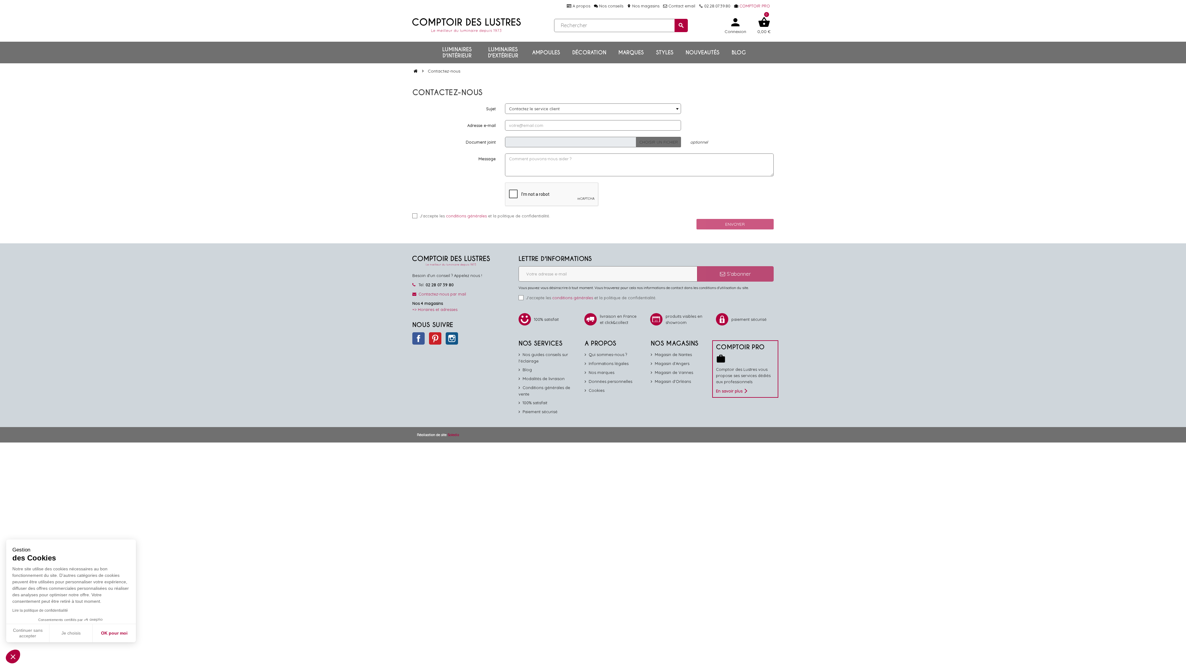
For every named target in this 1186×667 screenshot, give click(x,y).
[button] (13, 656)
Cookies (596, 390)
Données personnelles (610, 381)
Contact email (681, 5)
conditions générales (466, 215)
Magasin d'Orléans (673, 381)
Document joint (481, 142)
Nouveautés (702, 52)
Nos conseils (610, 5)
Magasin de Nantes (673, 354)
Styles (664, 52)
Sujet (491, 108)
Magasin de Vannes (674, 372)
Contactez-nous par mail (442, 294)
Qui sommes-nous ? (608, 354)
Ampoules (546, 52)
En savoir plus (729, 390)
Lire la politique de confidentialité (40, 610)
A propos (580, 5)
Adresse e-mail (481, 125)
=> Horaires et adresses (434, 309)
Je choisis (71, 633)
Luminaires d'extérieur (503, 52)
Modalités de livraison (544, 378)
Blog (739, 52)
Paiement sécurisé (540, 411)
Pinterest (435, 338)
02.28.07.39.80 (714, 5)
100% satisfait (535, 402)
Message (487, 158)
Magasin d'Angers (672, 363)
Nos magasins (643, 5)
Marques (631, 52)
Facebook (418, 338)
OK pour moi (114, 633)
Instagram (452, 338)
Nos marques (601, 372)
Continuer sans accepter (28, 633)
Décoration (589, 52)
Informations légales (609, 363)
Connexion (735, 25)
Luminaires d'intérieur (457, 52)
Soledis (453, 434)
